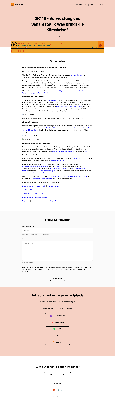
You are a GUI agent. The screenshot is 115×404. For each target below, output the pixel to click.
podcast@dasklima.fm (81, 158)
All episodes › (99, 51)
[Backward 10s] (23, 47)
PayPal (87, 151)
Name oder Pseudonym (28, 226)
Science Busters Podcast (58, 168)
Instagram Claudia (53, 186)
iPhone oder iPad (48, 309)
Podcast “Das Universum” (35, 173)
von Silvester (52, 100)
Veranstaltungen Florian (52, 201)
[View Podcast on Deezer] (28, 51)
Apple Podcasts (59, 316)
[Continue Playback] (14, 44)
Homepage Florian (37, 201)
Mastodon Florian (28, 197)
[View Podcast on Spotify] (23, 51)
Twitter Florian (27, 193)
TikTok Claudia (27, 190)
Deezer (59, 335)
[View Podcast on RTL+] (26, 51)
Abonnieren (100, 5)
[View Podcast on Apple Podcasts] (20, 51)
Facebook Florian (40, 186)
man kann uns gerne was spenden (63, 151)
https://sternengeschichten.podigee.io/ (35, 166)
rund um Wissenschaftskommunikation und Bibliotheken (68, 176)
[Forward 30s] (25, 47)
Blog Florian (26, 201)
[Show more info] (94, 47)
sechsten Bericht (76, 75)
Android (60, 309)
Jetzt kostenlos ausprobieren (57, 375)
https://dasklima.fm (57, 160)
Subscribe (15, 51)
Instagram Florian (28, 186)
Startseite (78, 5)
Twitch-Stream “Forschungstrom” (41, 178)
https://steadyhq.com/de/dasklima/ (71, 91)
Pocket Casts (59, 322)
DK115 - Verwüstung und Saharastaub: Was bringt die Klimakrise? (40, 44)
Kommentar (25, 239)
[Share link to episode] (96, 47)
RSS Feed (59, 342)
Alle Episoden (89, 5)
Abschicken (57, 278)
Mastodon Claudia (41, 197)
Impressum (57, 383)
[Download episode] (92, 47)
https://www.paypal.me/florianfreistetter (35, 93)
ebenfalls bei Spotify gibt (48, 171)
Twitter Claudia (38, 193)
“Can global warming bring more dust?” (69, 107)
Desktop (69, 309)
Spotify (56, 166)
